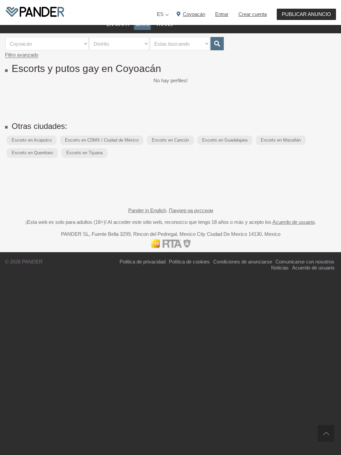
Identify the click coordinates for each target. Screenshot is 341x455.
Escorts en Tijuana (84, 152)
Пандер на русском (191, 210)
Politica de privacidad (143, 261)
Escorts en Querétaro (32, 152)
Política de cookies (189, 261)
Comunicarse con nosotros (304, 261)
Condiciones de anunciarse (242, 261)
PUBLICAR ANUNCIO (306, 14)
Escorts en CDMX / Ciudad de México (102, 140)
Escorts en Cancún (170, 140)
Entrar (221, 14)
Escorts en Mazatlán (281, 140)
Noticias (280, 267)
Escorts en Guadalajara (224, 140)
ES (160, 14)
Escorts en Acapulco (32, 140)
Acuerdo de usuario (293, 222)
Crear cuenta (252, 14)
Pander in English (147, 210)
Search (217, 43)
